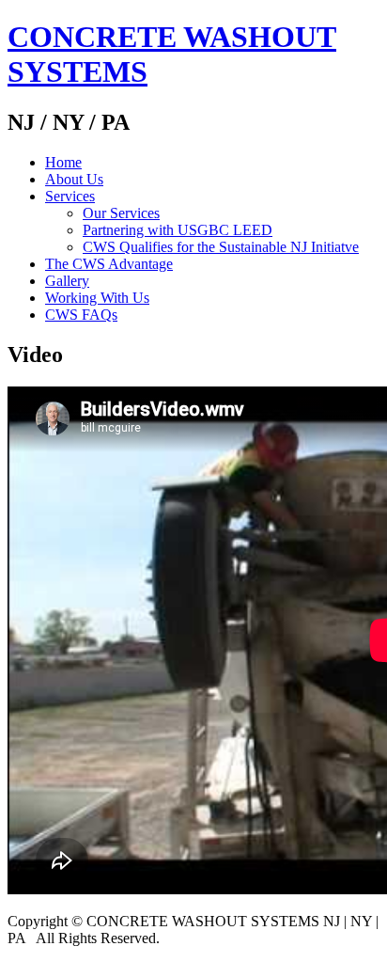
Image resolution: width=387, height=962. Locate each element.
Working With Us (97, 298)
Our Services (121, 213)
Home (63, 162)
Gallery (67, 281)
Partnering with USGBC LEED (177, 230)
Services (70, 196)
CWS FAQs (81, 315)
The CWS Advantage (109, 264)
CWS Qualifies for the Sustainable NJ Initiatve (221, 247)
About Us (74, 179)
